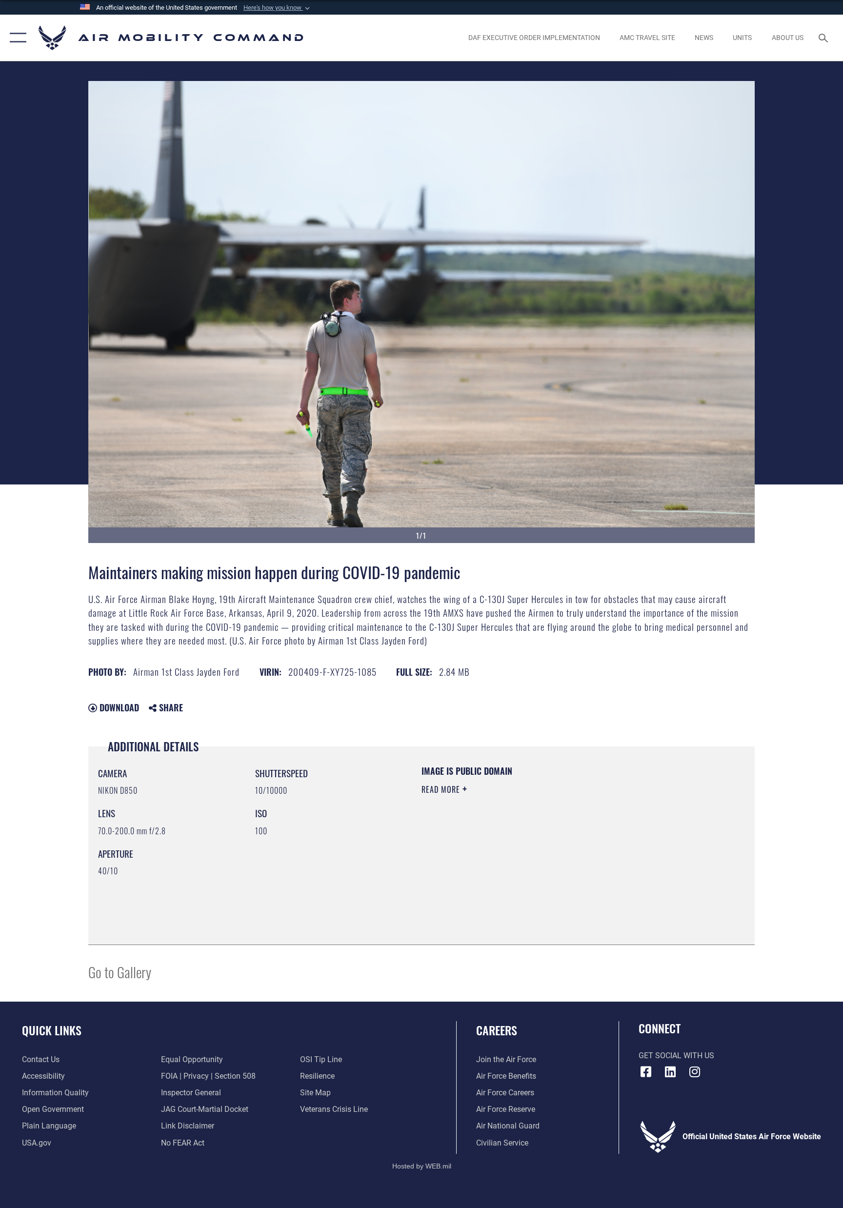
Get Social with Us (676, 1055)
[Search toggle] (824, 37)
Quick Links (51, 1030)
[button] (277, 8)
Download (118, 707)
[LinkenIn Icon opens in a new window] (670, 1072)
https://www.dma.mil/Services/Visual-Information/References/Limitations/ (536, 851)
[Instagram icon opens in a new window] (694, 1072)
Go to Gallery (119, 971)
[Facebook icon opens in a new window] (646, 1072)
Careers (496, 1030)
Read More (442, 789)
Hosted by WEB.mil (421, 1166)
